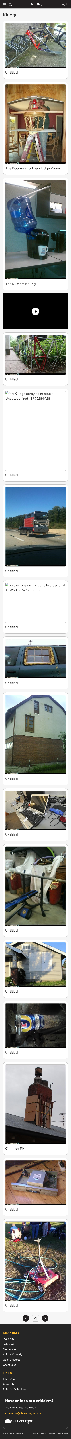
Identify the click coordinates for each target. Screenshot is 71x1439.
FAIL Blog (36, 4)
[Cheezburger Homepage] (35, 1422)
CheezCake (9, 1364)
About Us (8, 1384)
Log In (64, 4)
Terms (35, 1433)
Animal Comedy (12, 1354)
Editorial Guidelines (15, 1389)
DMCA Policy (62, 1433)
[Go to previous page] (26, 1318)
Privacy (43, 1433)
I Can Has (8, 1338)
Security (51, 1433)
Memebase (9, 1349)
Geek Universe (11, 1359)
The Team (9, 1379)
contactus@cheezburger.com (23, 1413)
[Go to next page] (45, 1318)
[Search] (10, 4)
